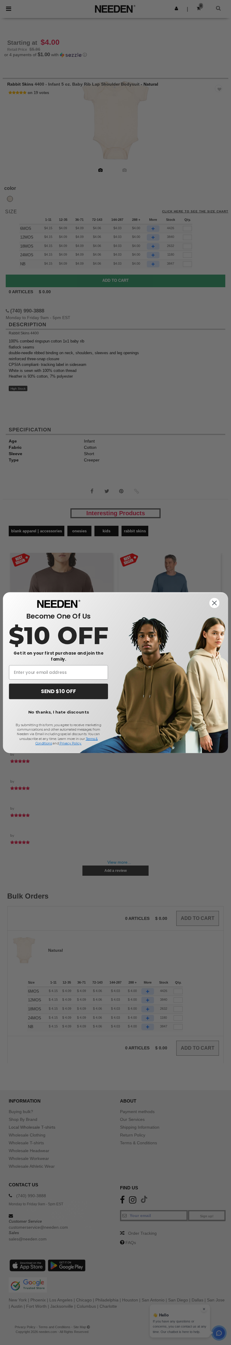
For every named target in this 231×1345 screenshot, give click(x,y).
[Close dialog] (214, 603)
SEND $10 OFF (58, 691)
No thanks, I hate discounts (58, 712)
